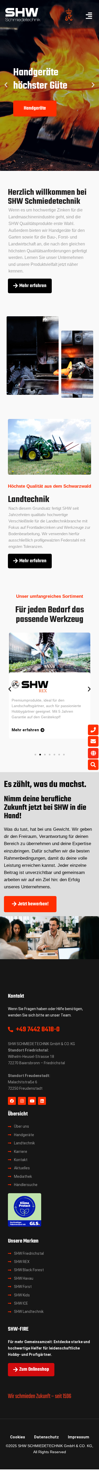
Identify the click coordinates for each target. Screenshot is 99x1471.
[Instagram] (22, 1101)
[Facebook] (12, 1101)
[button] (6, 84)
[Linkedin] (42, 1101)
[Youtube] (32, 1101)
